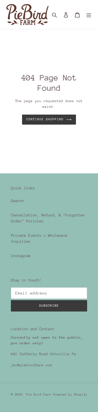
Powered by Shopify (70, 394)
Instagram (20, 256)
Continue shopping (44, 119)
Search (17, 201)
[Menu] (88, 14)
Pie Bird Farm (38, 394)
